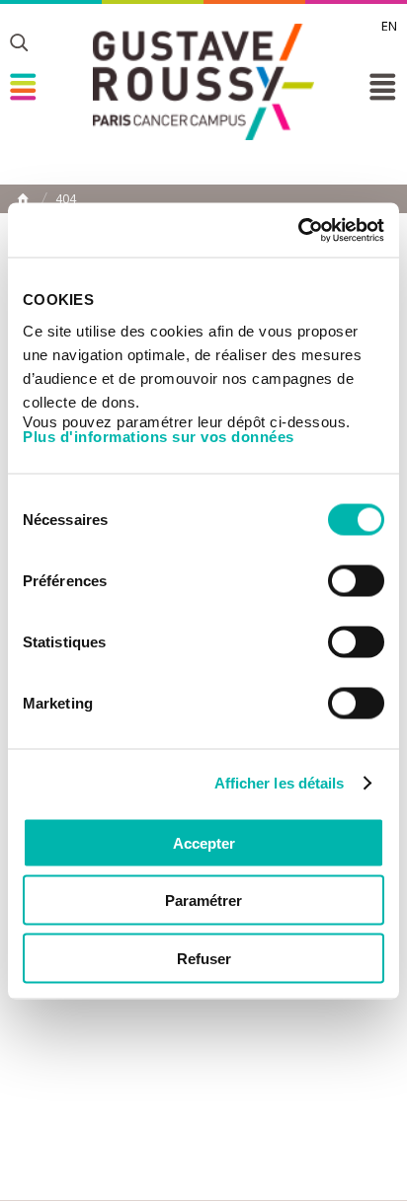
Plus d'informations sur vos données (158, 435)
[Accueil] (203, 82)
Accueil (23, 198)
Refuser (204, 957)
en (389, 26)
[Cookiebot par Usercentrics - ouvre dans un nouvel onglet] (297, 230)
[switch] (356, 580)
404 (65, 199)
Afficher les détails (279, 783)
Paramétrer (203, 900)
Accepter (204, 842)
